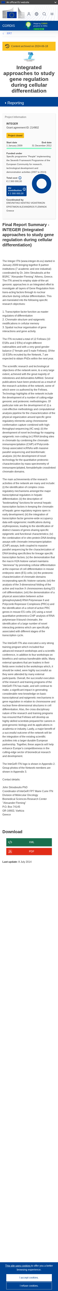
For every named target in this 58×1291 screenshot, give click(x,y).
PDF (31, 851)
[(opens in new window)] (13, 12)
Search (44, 14)
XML (31, 842)
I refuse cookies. (29, 1285)
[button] (36, 14)
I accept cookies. (29, 1277)
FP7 (9, 33)
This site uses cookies (18, 1265)
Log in (28, 14)
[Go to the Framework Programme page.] (29, 56)
